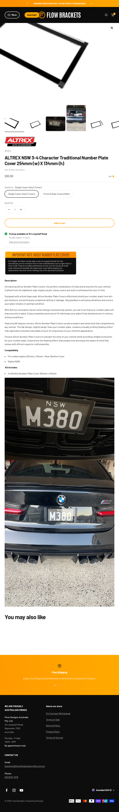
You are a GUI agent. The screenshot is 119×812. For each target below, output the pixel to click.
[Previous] (27, 3)
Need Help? (32, 15)
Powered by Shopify (34, 801)
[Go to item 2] (35, 125)
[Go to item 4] (76, 118)
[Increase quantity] (21, 209)
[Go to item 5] (97, 125)
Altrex (8, 150)
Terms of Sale (53, 719)
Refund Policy (53, 725)
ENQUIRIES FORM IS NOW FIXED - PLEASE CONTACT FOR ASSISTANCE (59, 3)
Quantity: (9, 202)
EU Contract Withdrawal (58, 713)
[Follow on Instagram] (14, 790)
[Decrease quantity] (9, 209)
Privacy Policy (53, 731)
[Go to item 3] (55, 124)
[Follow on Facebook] (7, 790)
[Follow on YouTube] (21, 790)
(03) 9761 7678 (11, 777)
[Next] (91, 3)
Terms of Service (54, 737)
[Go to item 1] (14, 125)
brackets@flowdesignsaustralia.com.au (25, 766)
